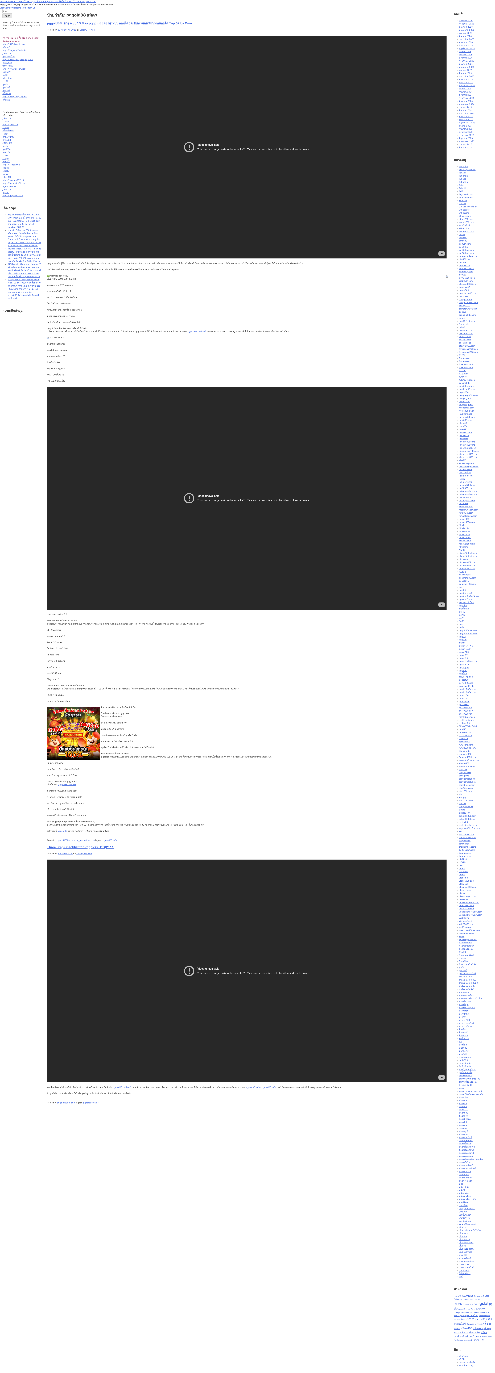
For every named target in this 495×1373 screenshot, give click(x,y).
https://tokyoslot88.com (14, 183)
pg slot (5, 174)
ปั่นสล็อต (463, 1029)
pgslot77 (6, 72)
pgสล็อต (463, 673)
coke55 (462, 312)
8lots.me (463, 200)
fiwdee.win (464, 358)
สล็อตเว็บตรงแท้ (466, 1156)
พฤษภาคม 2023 (466, 141)
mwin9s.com (465, 540)
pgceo (462, 624)
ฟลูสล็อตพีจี (464, 1051)
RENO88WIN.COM (468, 726)
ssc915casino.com (468, 825)
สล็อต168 (6, 93)
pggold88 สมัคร (110, 840)
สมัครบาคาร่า (465, 1075)
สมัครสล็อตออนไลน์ (468, 1082)
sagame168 (464, 751)
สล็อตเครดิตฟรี (466, 1140)
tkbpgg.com (465, 853)
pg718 (462, 615)
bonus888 (464, 290)
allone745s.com (466, 231)
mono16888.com (467, 522)
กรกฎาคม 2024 (466, 98)
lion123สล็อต (465, 472)
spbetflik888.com (467, 816)
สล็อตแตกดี (464, 1174)
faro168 (486, 1296)
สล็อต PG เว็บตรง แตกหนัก (471, 1094)
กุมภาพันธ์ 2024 (466, 113)
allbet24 (6, 171)
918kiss (462, 203)
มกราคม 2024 (466, 116)
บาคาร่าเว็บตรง (466, 1026)
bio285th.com (466, 281)
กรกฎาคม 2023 (466, 135)
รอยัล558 (463, 1060)
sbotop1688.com (467, 766)
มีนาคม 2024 (465, 110)
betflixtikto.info (466, 268)
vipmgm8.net (465, 921)
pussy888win (465, 714)
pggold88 (62, 831)
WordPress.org (466, 1365)
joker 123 (6, 177)
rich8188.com (465, 732)
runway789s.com (467, 748)
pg (460, 587)
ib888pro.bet (465, 414)
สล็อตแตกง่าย (465, 1171)
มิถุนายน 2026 (466, 27)
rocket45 (463, 738)
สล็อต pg (457, 1333)
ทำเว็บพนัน (464, 1013)
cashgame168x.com (468, 302)
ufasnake (463, 893)
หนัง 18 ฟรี (464, 1187)
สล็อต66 (6, 99)
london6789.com (467, 485)
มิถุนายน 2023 (466, 138)
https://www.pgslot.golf (14, 69)
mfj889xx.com (466, 513)
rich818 (462, 729)
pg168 (462, 611)
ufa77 (461, 865)
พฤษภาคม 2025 (466, 67)
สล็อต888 (6, 140)
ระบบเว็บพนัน (465, 1063)
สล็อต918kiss (465, 1119)
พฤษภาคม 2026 (466, 30)
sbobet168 (464, 763)
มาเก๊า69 (463, 1054)
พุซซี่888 (6, 149)
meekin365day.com (468, 509)
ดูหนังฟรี (6, 87)
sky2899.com (465, 791)
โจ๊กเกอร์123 (465, 1273)
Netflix (462, 550)
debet (462, 318)
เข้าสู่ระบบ (463, 1356)
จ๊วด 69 (462, 952)
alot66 (462, 234)
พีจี (460, 1041)
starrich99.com (466, 834)
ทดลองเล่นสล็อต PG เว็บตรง (472, 998)
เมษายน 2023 (465, 144)
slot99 (5, 127)
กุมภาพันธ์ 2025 (466, 76)
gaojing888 (464, 383)
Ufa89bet (463, 871)
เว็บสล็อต (463, 1236)
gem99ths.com (466, 386)
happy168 (464, 392)
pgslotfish (464, 664)
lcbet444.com (465, 469)
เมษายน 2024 (465, 107)
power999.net (466, 683)
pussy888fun (465, 707)
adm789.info (465, 225)
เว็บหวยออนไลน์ (466, 1249)
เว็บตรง (462, 1227)
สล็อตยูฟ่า (463, 1134)
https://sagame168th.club (14, 50)
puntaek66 (464, 701)
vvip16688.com (466, 924)
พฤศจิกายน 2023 (467, 122)
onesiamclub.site (467, 568)
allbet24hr (464, 228)
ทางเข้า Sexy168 (467, 1007)
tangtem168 (465, 840)
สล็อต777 (463, 1109)
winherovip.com (467, 933)
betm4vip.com (466, 271)
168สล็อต (463, 175)
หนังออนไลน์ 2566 (467, 1199)
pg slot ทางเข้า (466, 593)
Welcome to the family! (23, 7)
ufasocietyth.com (467, 896)
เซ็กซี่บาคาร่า (465, 1214)
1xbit (461, 191)
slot (461, 794)
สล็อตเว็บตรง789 (467, 1150)
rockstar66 (464, 741)
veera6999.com (466, 908)
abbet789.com (466, 219)
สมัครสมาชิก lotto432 (469, 1078)
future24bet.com (467, 380)
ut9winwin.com (466, 905)
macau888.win (466, 497)
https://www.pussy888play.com (17, 59)
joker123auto (465, 432)
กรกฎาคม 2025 (466, 61)
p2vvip (462, 571)
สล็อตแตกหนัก (465, 1177)
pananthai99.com (467, 577)
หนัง (461, 1184)
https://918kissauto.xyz (13, 44)
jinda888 (463, 426)
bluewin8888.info (467, 284)
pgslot (5, 146)
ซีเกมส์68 (463, 961)
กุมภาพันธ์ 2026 (466, 39)
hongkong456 (466, 404)
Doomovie (464, 324)
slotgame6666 (466, 806)
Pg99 (461, 621)
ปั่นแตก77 (463, 1035)
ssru (461, 831)
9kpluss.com (465, 216)
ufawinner (464, 899)
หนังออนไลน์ (465, 1196)
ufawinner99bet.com (469, 902)
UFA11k (462, 862)
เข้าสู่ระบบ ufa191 (467, 1208)
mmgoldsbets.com (468, 516)
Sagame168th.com (468, 757)
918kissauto (465, 209)
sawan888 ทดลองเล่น (469, 760)
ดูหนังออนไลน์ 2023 (468, 983)
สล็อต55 (463, 1103)
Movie (462, 525)
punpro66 (464, 695)
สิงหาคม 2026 (466, 20)
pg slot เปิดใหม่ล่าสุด (469, 596)
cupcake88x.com (467, 315)
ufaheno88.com (466, 881)
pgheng (462, 636)
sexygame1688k (467, 778)
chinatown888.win (468, 308)
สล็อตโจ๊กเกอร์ (465, 1180)
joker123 (6, 53)
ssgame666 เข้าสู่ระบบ (469, 828)
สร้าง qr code (465, 1085)
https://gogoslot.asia (12, 195)
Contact (8, 7)
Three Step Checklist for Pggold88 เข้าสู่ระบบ (80, 847)
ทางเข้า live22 (465, 1001)
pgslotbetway (9, 186)
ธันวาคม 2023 (466, 119)
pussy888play (466, 710)
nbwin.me (463, 547)
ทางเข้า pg (464, 1004)
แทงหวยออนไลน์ (466, 1267)
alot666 (463, 237)
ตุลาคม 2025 (465, 51)
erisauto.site (465, 342)
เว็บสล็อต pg (465, 1239)
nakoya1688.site (467, 543)
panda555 (464, 581)
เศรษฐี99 (463, 1255)
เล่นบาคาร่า (464, 1218)
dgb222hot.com (467, 321)
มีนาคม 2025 (465, 73)
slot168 (6, 121)
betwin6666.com (467, 278)
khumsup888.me (467, 441)
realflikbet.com (466, 720)
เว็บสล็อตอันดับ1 (466, 1242)
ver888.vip (464, 918)
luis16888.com (466, 488)
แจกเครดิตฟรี (465, 1258)
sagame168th (465, 754)
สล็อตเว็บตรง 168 (467, 1146)
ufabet (462, 874)
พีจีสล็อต (463, 1044)
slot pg (462, 797)
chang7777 (464, 305)
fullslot (462, 370)
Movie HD (464, 528)
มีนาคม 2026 (465, 36)
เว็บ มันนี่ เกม (465, 1221)
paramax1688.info (468, 584)
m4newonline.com (468, 491)
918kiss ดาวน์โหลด (468, 206)
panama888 (465, 574)
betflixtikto (464, 265)
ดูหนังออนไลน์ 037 (467, 979)
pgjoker (463, 639)
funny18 (463, 376)
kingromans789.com (469, 451)
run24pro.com (466, 744)
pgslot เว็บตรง (465, 649)
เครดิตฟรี (463, 1211)
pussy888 (7, 62)
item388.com (465, 420)
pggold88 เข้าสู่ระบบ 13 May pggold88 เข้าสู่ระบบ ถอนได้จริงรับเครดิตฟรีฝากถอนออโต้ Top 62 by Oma (119, 23)
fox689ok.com (466, 364)
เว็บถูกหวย (463, 1233)
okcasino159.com (467, 562)
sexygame (464, 775)
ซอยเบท (462, 958)
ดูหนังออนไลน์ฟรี (467, 989)
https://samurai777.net (13, 180)
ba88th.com (465, 243)
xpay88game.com (468, 939)
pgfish (462, 627)
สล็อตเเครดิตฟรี (466, 1165)
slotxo (5, 155)
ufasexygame (465, 890)
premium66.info (466, 686)
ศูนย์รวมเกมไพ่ (465, 1072)
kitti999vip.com (466, 463)
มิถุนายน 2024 (466, 101)
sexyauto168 (465, 772)
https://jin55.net (10, 124)
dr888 (462, 327)
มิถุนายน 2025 (466, 64)
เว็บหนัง (462, 1245)
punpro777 (464, 698)
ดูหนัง (5, 84)
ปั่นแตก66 (463, 1032)
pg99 (5, 75)
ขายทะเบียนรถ (465, 942)
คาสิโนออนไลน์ (466, 949)
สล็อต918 (463, 1116)
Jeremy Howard (88, 29)
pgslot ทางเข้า (466, 645)
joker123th (464, 435)
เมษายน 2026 (465, 33)
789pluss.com (466, 197)
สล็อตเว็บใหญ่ (465, 1162)
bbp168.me (464, 259)
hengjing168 (465, 398)
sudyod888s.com (467, 837)
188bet (462, 179)
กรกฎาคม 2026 (466, 23)
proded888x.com (467, 689)
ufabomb (463, 877)
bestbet (463, 262)
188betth (463, 182)
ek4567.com (465, 339)
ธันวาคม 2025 (466, 45)
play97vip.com (466, 676)
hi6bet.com (464, 401)
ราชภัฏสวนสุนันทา (467, 1069)
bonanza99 (464, 287)
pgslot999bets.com (468, 661)
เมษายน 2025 (465, 70)
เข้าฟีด (462, 1359)
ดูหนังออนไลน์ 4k (467, 986)
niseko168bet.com (468, 553)
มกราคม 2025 (466, 79)
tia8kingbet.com (467, 850)
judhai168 (463, 438)
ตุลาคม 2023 (465, 125)
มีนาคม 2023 (465, 147)
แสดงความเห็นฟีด (467, 1362)
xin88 (461, 936)
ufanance (463, 884)
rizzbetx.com (465, 735)
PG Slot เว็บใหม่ (466, 602)
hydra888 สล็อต (466, 410)
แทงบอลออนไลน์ (466, 1261)
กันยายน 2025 (465, 54)
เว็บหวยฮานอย (465, 1252)
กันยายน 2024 (465, 91)
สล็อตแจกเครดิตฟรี (467, 1168)
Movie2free (464, 531)
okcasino (463, 559)
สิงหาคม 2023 (466, 132)
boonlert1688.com (468, 293)
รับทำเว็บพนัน (465, 1066)
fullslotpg (7, 78)
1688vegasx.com (467, 169)
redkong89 (464, 723)
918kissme (464, 213)
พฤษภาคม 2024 (466, 104)
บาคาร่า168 (7, 65)
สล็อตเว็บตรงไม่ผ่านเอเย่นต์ (471, 1159)
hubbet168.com (466, 407)
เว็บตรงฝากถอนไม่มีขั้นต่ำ (470, 1230)
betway (462, 274)
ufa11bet (463, 859)
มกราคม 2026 (466, 42)
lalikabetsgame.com (468, 466)
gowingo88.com (467, 389)
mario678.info (466, 506)
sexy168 (463, 769)
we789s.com (465, 927)
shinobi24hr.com (467, 785)
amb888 (463, 240)
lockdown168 (465, 482)
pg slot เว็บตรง (466, 599)
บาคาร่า (6, 152)
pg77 (461, 618)
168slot (462, 172)
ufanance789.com (467, 887)
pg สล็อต (463, 605)
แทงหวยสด (464, 1264)
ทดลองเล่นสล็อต (466, 995)
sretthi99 (463, 822)
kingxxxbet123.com (468, 454)
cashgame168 (465, 299)
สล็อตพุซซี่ (463, 1131)
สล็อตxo (463, 1128)
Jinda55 (463, 423)
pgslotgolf (464, 667)
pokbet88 (464, 680)
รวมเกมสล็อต (465, 1057)
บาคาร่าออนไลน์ (466, 1023)
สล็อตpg (463, 1125)
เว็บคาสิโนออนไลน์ (467, 1224)
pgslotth (463, 670)
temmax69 (464, 843)
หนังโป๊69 (463, 1202)
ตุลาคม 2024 (465, 88)
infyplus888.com (467, 417)
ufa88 (462, 868)
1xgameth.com (466, 194)
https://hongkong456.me (14, 96)
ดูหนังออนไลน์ (8, 56)
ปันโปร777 (464, 1038)
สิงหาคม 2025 (466, 57)
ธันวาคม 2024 (466, 82)
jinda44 (6, 133)
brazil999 (463, 296)
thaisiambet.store (467, 846)
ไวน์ (461, 1276)
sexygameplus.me (467, 782)
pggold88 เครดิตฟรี (197, 331)
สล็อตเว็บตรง (8, 130)
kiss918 (462, 460)
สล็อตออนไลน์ (465, 1137)
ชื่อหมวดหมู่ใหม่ (466, 955)
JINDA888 (7, 143)
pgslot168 (464, 652)
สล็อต (461, 1088)
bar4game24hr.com (468, 256)
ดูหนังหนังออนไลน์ (467, 973)
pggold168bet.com (66, 840)
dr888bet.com (466, 330)
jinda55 (480, 1299)
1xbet (461, 185)
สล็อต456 (463, 1100)
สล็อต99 (463, 1122)
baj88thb (463, 247)
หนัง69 (462, 1190)
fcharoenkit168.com (468, 349)
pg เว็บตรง (464, 608)
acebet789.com (466, 222)
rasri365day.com (467, 717)
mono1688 (464, 519)
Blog (2, 7)
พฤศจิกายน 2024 (467, 85)
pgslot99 (463, 658)
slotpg (5, 158)
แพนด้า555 (464, 1270)
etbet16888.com (467, 346)
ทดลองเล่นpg (465, 992)
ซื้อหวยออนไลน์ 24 (467, 964)
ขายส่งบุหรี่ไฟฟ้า (466, 945)
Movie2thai (464, 534)
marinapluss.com (467, 500)
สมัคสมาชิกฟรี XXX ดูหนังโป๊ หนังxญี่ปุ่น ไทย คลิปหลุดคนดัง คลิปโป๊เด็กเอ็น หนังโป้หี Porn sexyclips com (48, 1)
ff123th (462, 355)
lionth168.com (466, 475)
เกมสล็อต (463, 1205)
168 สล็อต (463, 166)
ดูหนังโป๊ (6, 161)
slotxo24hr (464, 812)
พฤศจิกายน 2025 (467, 48)
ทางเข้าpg (463, 1010)
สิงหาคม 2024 (466, 95)
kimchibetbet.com (468, 448)
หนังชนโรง (7, 47)
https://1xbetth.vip (11, 164)
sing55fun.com (466, 788)
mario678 (463, 503)
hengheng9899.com (468, 395)
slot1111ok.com (466, 800)
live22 (5, 81)
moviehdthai (465, 537)
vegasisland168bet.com (470, 911)
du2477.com (465, 336)
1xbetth (462, 188)
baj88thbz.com (466, 250)
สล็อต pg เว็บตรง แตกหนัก (471, 1091)
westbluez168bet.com (469, 930)
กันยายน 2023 (465, 129)
